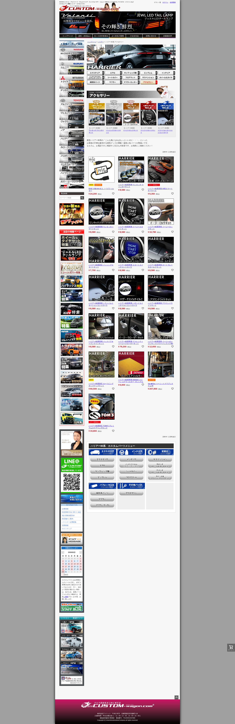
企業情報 (65, 509)
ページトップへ (176, 697)
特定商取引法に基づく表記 (71, 512)
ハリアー (101, 42)
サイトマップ (67, 529)
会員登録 (173, 2)
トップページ (91, 42)
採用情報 (65, 525)
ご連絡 (66, 597)
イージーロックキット (130, 130)
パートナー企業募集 (69, 522)
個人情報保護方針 (68, 515)
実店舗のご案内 (67, 519)
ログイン (165, 2)
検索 (82, 197)
